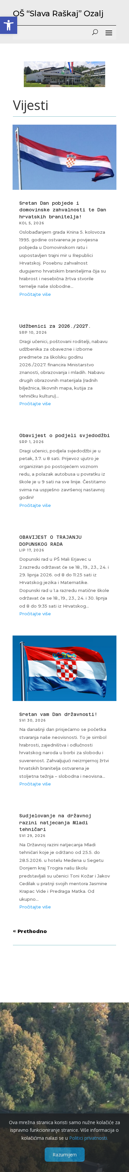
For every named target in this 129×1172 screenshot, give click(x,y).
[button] (8, 25)
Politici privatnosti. (88, 1138)
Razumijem (65, 1154)
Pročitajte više (35, 294)
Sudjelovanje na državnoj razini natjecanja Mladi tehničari (55, 822)
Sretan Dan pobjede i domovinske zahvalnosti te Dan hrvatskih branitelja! (62, 209)
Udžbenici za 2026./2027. (55, 326)
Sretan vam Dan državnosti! (58, 714)
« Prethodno (30, 931)
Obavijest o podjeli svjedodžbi (64, 435)
